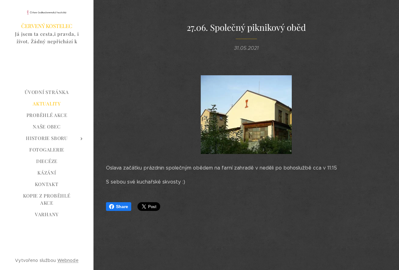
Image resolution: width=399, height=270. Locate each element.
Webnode (68, 260)
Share (122, 206)
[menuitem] (47, 92)
